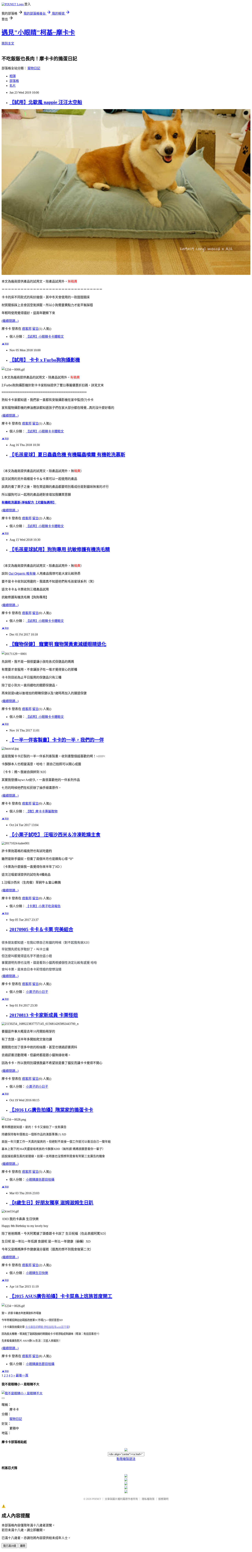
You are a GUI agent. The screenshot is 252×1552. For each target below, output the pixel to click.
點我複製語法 (126, 1459)
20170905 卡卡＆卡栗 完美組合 (41, 929)
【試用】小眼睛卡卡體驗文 (45, 336)
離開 (22, 1545)
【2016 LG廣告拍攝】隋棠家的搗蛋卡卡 (51, 1109)
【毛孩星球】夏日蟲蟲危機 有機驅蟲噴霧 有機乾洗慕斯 (67, 454)
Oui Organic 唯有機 (22, 573)
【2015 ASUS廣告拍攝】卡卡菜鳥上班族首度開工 (60, 1296)
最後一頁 (22, 1375)
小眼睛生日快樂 (37, 1273)
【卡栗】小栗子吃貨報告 (43, 906)
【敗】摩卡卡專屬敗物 (41, 811)
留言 (35, 328)
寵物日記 (34, 68)
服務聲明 (163, 1498)
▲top (5, 343)
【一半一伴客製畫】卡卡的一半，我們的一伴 (56, 740)
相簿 (12, 76)
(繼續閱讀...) (10, 320)
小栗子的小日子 (37, 991)
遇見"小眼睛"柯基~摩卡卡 (38, 32)
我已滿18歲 (9, 1545)
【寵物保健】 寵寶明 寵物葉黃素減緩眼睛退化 (57, 644)
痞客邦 (27, 328)
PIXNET (96, 1498)
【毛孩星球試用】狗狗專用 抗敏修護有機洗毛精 (59, 549)
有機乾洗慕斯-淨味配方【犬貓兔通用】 (29, 502)
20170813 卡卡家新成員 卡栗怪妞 (43, 1015)
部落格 (14, 81)
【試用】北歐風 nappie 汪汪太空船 (45, 102)
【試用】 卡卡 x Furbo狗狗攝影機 (44, 359)
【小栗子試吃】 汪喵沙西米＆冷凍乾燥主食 (54, 834)
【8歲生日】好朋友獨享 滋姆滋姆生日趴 (51, 1202)
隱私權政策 (148, 1498)
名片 (12, 85)
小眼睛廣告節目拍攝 (40, 1179)
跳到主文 (8, 43)
